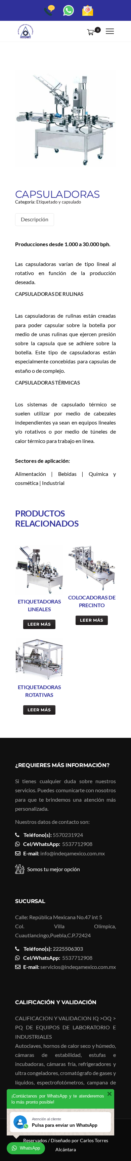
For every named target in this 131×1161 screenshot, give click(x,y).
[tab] (34, 219)
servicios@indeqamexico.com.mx (78, 967)
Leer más (39, 624)
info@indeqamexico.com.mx (72, 853)
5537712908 (77, 844)
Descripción (34, 219)
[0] (89, 32)
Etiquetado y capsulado (58, 202)
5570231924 (68, 835)
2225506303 (68, 948)
